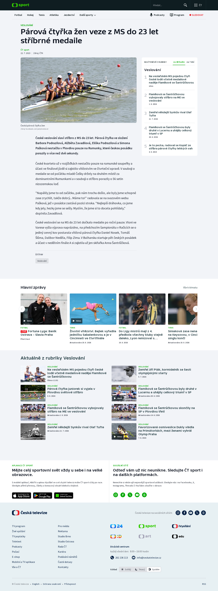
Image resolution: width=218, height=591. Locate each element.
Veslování (27, 25)
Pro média (63, 526)
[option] (126, 569)
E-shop (16, 556)
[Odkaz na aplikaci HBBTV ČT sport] (63, 495)
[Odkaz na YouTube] (137, 494)
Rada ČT (62, 546)
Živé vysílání (18, 531)
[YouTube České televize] (190, 512)
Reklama (63, 531)
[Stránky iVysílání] (181, 527)
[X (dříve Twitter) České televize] (197, 512)
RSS (204, 584)
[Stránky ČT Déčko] (116, 537)
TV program (18, 526)
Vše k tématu (190, 287)
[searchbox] (167, 5)
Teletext (16, 541)
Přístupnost (70, 584)
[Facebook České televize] (184, 512)
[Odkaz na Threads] (144, 494)
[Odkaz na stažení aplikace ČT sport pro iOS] (21, 495)
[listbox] (140, 569)
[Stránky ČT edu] (178, 537)
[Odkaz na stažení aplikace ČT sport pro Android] (42, 495)
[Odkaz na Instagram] (115, 494)
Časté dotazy (65, 561)
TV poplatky (18, 536)
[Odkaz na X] (130, 494)
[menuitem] (18, 14)
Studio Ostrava (66, 541)
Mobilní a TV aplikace (23, 561)
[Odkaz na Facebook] (122, 494)
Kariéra (62, 551)
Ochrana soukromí (52, 584)
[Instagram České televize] (177, 512)
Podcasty (17, 546)
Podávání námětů (67, 556)
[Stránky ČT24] (116, 527)
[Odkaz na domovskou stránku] (25, 5)
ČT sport (25, 49)
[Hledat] (185, 5)
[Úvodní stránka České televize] (30, 512)
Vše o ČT (16, 567)
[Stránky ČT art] (145, 537)
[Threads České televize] (203, 512)
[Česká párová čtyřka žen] (79, 90)
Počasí (15, 551)
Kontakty (63, 567)
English (35, 584)
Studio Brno (64, 536)
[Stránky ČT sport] (147, 527)
